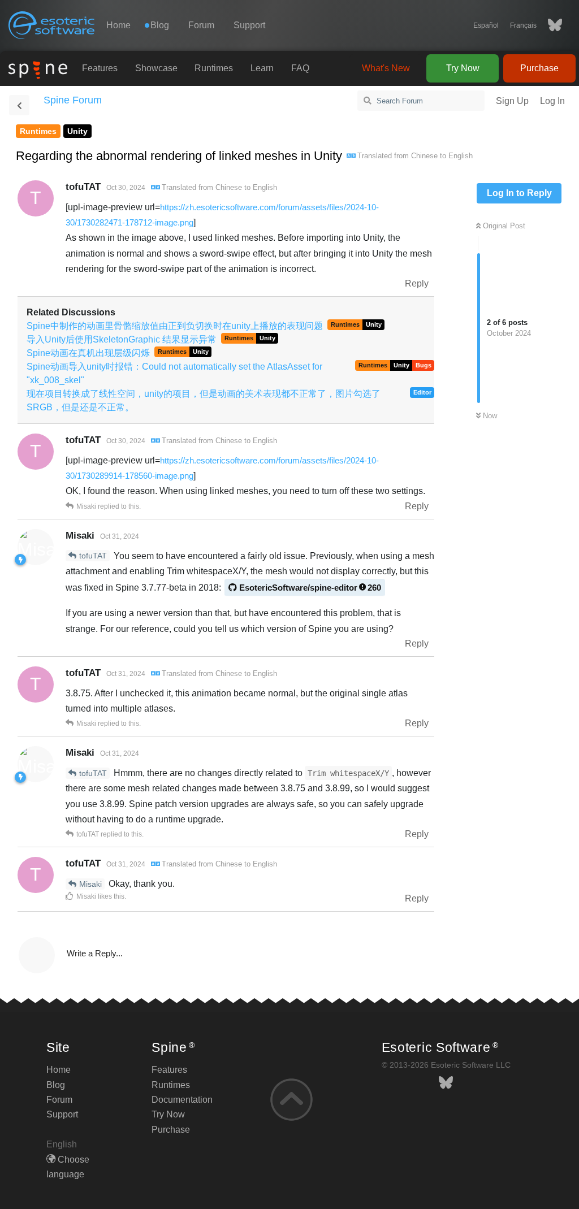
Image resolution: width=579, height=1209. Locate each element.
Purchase (539, 68)
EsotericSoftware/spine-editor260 (310, 587)
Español (486, 25)
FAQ (300, 68)
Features (100, 68)
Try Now (462, 68)
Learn (262, 68)
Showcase (156, 68)
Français (523, 25)
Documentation (182, 1099)
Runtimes (214, 68)
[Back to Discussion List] (19, 105)
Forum (201, 25)
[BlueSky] (549, 25)
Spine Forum (73, 100)
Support (249, 25)
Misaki (90, 884)
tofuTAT (93, 555)
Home (118, 25)
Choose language (67, 1167)
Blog (55, 1085)
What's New (386, 68)
